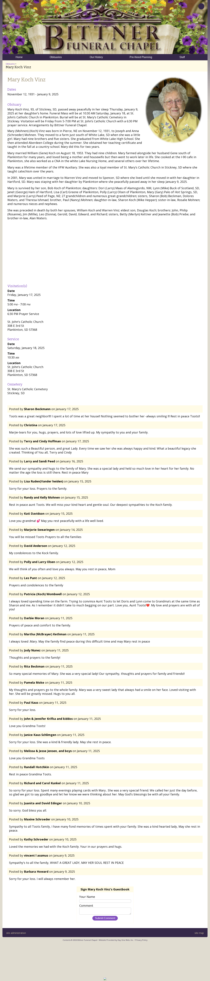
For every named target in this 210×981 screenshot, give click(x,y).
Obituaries (10, 64)
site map (199, 932)
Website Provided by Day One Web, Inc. (116, 940)
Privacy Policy (141, 940)
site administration (16, 932)
